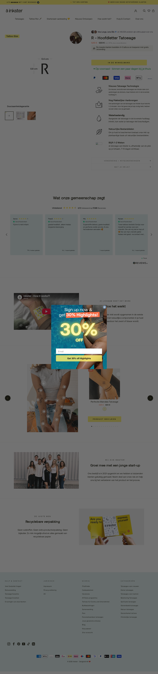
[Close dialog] (104, 307)
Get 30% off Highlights (79, 358)
